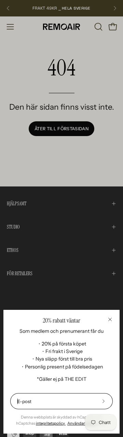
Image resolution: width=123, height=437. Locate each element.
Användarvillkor (81, 423)
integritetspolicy (51, 423)
